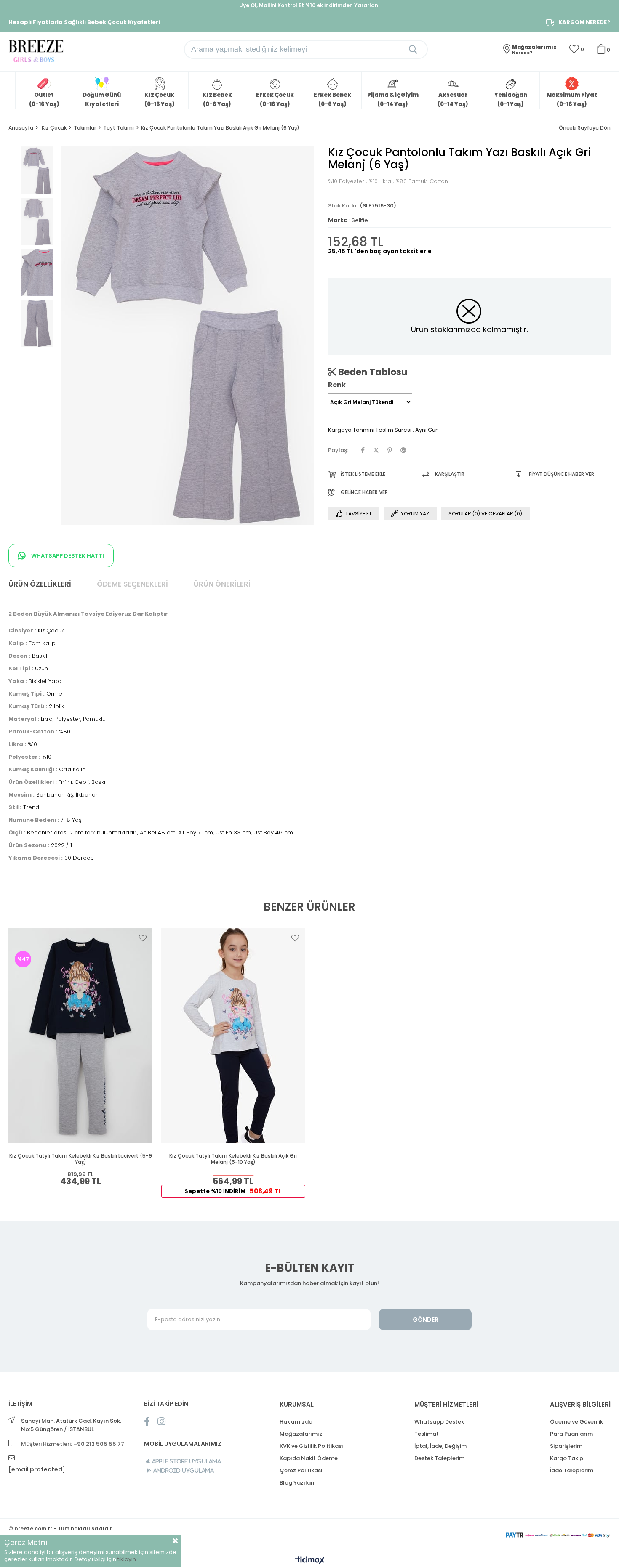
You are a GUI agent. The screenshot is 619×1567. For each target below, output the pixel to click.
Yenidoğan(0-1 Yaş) (510, 99)
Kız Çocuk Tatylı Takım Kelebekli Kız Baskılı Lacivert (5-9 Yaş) (80, 1159)
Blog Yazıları (297, 1483)
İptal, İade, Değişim (440, 1446)
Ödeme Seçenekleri (132, 584)
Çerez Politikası (301, 1470)
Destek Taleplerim (439, 1458)
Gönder (425, 1319)
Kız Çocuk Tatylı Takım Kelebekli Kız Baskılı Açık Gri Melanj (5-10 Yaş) (233, 1159)
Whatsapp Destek (439, 1422)
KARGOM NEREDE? (584, 22)
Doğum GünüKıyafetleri (102, 99)
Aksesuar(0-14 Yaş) (453, 99)
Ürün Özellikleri (39, 584)
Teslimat (426, 1434)
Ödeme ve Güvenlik (576, 1422)
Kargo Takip (566, 1458)
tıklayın (126, 1559)
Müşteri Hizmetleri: (72, 1444)
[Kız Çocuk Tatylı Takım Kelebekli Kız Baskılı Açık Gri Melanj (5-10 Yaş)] (233, 1035)
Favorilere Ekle (143, 938)
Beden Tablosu (371, 372)
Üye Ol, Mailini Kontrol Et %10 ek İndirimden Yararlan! (309, 5)
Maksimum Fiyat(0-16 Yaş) (572, 99)
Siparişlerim (566, 1446)
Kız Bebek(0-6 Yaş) (217, 99)
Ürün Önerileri (222, 584)
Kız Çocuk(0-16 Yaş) (159, 99)
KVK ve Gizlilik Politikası (311, 1446)
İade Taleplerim (571, 1470)
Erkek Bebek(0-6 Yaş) (332, 99)
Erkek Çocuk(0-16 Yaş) (275, 99)
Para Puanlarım (571, 1434)
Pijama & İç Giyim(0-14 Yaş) (393, 99)
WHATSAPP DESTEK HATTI (67, 556)
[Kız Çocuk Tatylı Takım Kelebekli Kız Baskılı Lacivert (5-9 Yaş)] (80, 1035)
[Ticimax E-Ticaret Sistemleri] (310, 1560)
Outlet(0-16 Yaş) (44, 99)
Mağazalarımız (301, 1434)
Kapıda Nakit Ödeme (309, 1458)
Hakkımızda (296, 1422)
